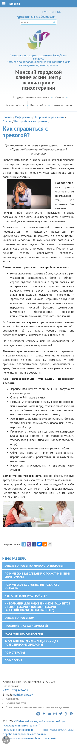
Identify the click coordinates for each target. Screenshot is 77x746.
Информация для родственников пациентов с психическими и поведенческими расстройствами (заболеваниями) (37, 607)
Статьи (7, 121)
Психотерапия (15, 652)
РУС (44, 12)
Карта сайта (38, 105)
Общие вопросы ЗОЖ (19, 618)
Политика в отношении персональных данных (37, 707)
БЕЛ (51, 12)
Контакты (12, 699)
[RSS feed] (71, 713)
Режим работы (14, 105)
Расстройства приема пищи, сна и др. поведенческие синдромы (32, 643)
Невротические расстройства (26, 595)
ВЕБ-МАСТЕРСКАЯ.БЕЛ (58, 729)
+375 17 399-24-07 (15, 690)
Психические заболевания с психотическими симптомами (37, 575)
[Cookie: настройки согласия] (6, 740)
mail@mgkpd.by (23, 694)
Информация (23, 117)
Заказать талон (62, 105)
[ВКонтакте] (39, 544)
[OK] (44, 544)
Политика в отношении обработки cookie (29, 738)
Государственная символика (31, 97)
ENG (58, 12)
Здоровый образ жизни (49, 117)
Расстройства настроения (30, 121)
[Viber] (29, 544)
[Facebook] (34, 544)
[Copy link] (50, 544)
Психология (13, 660)
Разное (59, 97)
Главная (8, 117)
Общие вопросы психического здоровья (34, 565)
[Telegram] (23, 544)
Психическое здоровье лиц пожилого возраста (32, 586)
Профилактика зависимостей (26, 626)
